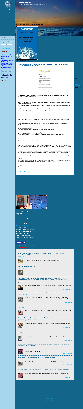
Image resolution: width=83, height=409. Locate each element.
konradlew (51, 400)
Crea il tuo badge (77, 82)
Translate (9, 45)
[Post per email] (21, 166)
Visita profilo (8, 12)
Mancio (8, 9)
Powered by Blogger (49, 398)
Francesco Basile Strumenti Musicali (24, 225)
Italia (25, 167)
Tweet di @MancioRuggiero (78, 85)
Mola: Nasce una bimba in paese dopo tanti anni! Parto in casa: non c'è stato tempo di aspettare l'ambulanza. (43, 369)
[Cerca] (81, 3)
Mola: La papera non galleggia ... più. (26, 266)
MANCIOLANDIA (25, 3)
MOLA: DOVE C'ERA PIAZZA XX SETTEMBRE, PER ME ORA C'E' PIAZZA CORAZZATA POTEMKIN (40, 293)
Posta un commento (22, 171)
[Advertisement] (78, 24)
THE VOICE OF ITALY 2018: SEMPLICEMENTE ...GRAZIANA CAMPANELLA (35, 306)
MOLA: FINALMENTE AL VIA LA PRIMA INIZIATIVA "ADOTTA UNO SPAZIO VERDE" (37, 357)
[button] (71, 64)
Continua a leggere (67, 274)
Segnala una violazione (5, 48)
